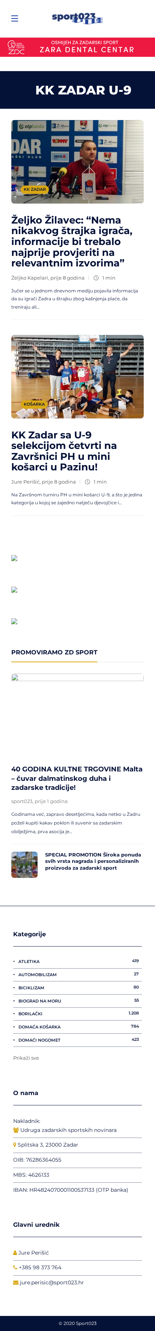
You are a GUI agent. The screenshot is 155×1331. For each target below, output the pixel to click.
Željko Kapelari (29, 278)
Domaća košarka (78, 1027)
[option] (77, 776)
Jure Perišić (25, 482)
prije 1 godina (51, 801)
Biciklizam (78, 987)
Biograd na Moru (78, 1001)
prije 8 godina (67, 278)
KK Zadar (35, 189)
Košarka (34, 404)
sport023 (21, 801)
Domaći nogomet (78, 1040)
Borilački (78, 1013)
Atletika (78, 961)
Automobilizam (78, 974)
